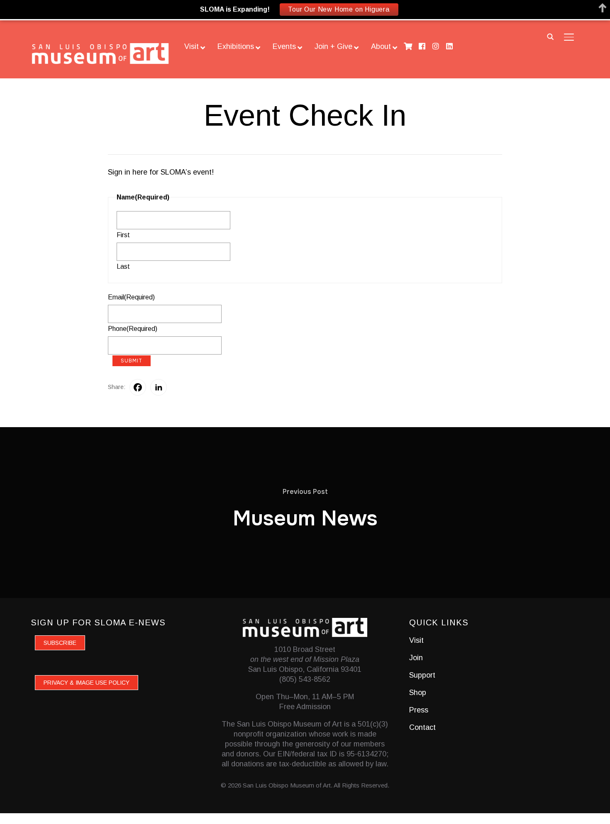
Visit (416, 640)
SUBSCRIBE (60, 642)
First (123, 234)
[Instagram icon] (435, 46)
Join (416, 658)
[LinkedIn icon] (449, 46)
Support (422, 675)
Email (131, 297)
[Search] (550, 36)
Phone (132, 328)
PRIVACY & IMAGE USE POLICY (86, 682)
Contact (422, 727)
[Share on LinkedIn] (158, 387)
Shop (417, 692)
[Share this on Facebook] (137, 387)
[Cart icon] (408, 46)
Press (418, 710)
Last (123, 266)
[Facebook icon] (422, 46)
